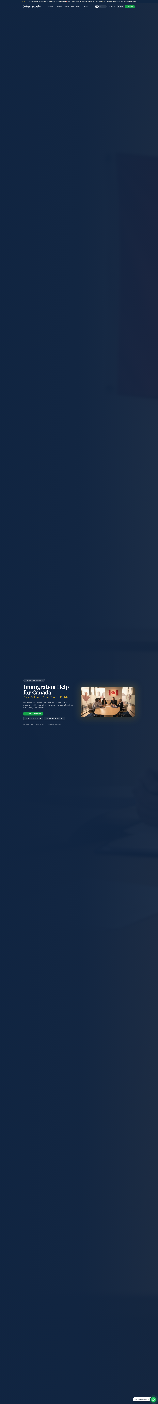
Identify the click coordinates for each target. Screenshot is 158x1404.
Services (50, 6)
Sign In (113, 6)
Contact (85, 6)
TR (104, 6)
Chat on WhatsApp (34, 714)
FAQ (72, 6)
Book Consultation (34, 718)
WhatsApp (130, 6)
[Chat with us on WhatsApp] (153, 1399)
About (78, 6)
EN (97, 6)
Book (121, 6)
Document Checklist (62, 6)
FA (100, 6)
